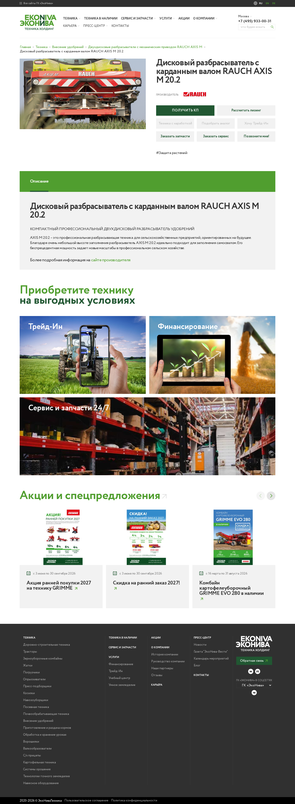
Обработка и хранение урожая (44, 735)
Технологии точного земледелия (46, 776)
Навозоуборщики (35, 700)
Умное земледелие (122, 685)
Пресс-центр (94, 26)
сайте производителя (110, 260)
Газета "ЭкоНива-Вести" (211, 652)
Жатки (27, 665)
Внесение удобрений (38, 721)
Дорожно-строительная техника (46, 645)
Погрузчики (31, 672)
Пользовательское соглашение (86, 800)
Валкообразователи (37, 748)
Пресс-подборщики (37, 686)
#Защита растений (171, 153)
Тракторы (30, 652)
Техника (70, 18)
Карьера (70, 26)
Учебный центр (119, 678)
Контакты (120, 26)
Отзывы (156, 675)
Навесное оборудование (41, 783)
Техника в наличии (100, 18)
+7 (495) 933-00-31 (254, 21)
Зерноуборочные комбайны (42, 658)
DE (273, 3)
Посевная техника (36, 707)
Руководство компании (168, 661)
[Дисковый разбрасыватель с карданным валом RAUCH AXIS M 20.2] (83, 94)
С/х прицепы (32, 755)
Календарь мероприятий (211, 658)
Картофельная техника (39, 762)
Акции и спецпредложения (90, 495)
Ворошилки (31, 742)
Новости (200, 645)
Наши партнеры (162, 668)
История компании (164, 654)
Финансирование (121, 664)
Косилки (29, 693)
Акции (184, 18)
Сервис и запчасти (137, 18)
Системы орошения (37, 769)
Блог (197, 665)
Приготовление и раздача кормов (47, 728)
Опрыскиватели (34, 679)
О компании (203, 18)
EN (267, 3)
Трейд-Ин (116, 671)
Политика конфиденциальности (134, 800)
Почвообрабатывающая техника (46, 714)
